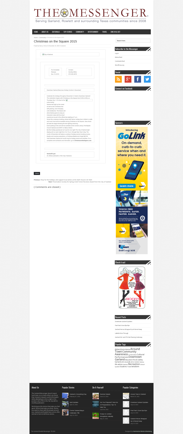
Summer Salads (105, 394)
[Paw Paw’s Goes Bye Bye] (126, 412)
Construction (132, 355)
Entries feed (118, 57)
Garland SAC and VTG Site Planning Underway (128, 337)
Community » (43, 37)
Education (128, 360)
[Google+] (128, 82)
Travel (104, 32)
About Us (45, 32)
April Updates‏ (74, 402)
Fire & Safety (138, 360)
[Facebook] (137, 82)
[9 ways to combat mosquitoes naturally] (95, 416)
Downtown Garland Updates (123, 321)
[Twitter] (147, 82)
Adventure (120, 349)
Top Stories (67, 32)
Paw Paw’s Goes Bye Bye (122, 325)
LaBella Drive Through (121, 333)
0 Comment (63, 45)
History (141, 362)
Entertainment (93, 32)
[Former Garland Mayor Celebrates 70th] (65, 412)
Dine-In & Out (115, 32)
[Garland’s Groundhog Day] (65, 396)
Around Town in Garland (138, 394)
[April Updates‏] (65, 404)
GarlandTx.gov (51, 154)
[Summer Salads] (95, 396)
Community (80, 32)
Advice (127, 349)
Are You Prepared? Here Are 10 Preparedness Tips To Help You (109, 405)
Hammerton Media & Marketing (142, 431)
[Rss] (118, 82)
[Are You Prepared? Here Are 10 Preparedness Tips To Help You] (95, 404)
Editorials (56, 32)
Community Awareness (125, 353)
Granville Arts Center (132, 362)
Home (36, 32)
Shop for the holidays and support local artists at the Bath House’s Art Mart (63, 180)
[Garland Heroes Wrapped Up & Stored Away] (126, 420)
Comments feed (120, 61)
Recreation (134, 364)
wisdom (135, 366)
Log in (117, 53)
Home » (36, 37)
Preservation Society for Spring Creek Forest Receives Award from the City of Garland (79, 182)
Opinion (125, 364)
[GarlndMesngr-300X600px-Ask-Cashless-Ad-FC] (132, 222)
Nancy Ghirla (43, 45)
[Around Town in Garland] (126, 396)
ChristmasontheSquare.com (82, 140)
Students (123, 366)
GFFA (122, 362)
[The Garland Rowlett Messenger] (91, 15)
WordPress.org (119, 65)
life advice (118, 364)
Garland (118, 362)
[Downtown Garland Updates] (126, 404)
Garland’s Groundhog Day (78, 394)
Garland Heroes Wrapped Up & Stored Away (128, 329)
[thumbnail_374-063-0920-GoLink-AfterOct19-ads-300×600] (132, 159)
